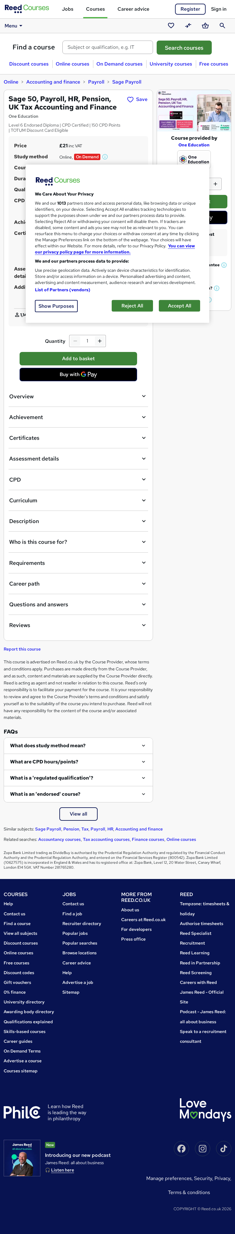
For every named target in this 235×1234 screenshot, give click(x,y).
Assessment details (34, 458)
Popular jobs (75, 933)
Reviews (19, 625)
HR (110, 829)
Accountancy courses (59, 839)
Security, (204, 1178)
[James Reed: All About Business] (22, 1158)
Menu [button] (11, 26)
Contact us (14, 914)
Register (190, 9)
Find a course (34, 47)
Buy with (80, 376)
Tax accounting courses (106, 839)
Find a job (72, 914)
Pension (71, 829)
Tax (84, 829)
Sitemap (71, 992)
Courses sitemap (21, 1071)
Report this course (22, 649)
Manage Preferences (169, 1178)
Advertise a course (23, 1061)
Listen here (62, 1170)
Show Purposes (56, 306)
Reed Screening (196, 972)
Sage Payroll (126, 82)
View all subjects (20, 933)
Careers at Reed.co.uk (143, 919)
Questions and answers (38, 604)
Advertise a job (77, 982)
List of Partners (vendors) (63, 289)
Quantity (55, 341)
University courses (171, 64)
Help (8, 903)
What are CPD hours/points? (44, 762)
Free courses (213, 64)
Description (24, 521)
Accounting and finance (53, 82)
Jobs (67, 9)
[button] (105, 157)
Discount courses (29, 64)
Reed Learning (195, 953)
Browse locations (79, 953)
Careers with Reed (198, 982)
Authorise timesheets (201, 923)
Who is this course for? (38, 541)
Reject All (132, 305)
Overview (21, 396)
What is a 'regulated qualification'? (51, 778)
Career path (24, 583)
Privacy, (222, 1178)
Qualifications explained (28, 1021)
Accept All (179, 305)
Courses (95, 9)
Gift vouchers (17, 982)
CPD (15, 479)
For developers (136, 929)
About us (130, 910)
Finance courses (148, 839)
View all (78, 814)
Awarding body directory (29, 1011)
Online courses (72, 64)
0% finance (15, 992)
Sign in (218, 9)
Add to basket (78, 358)
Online (11, 82)
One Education (194, 145)
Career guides (18, 1041)
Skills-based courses (25, 1031)
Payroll (96, 82)
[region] (117, 243)
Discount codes (19, 972)
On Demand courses (119, 64)
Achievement (26, 417)
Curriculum (23, 500)
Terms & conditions (189, 1192)
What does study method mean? (48, 745)
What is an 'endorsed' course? (45, 794)
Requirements (27, 562)
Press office (133, 939)
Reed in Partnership (200, 963)
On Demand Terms (22, 1051)
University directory (24, 1002)
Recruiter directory (81, 923)
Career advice (133, 9)
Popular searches (79, 943)
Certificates (24, 437)
